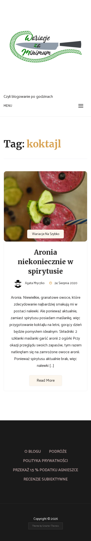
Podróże (58, 451)
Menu (8, 106)
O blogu (33, 451)
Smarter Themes (50, 526)
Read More (46, 380)
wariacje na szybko (45, 234)
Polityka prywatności (45, 461)
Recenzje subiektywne (46, 479)
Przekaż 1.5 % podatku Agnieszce (45, 470)
